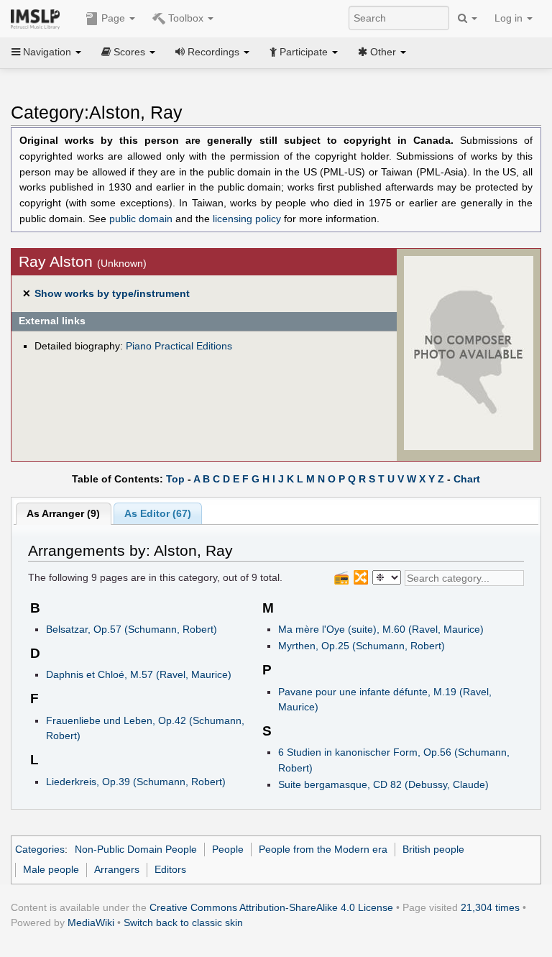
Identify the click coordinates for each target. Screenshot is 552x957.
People (228, 849)
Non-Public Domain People (136, 849)
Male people (51, 869)
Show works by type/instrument (112, 293)
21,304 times (490, 907)
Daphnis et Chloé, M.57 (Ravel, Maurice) (138, 674)
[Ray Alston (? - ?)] (468, 352)
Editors (170, 869)
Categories (40, 849)
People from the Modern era (323, 849)
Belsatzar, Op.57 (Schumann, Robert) (131, 629)
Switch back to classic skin (183, 922)
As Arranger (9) (63, 513)
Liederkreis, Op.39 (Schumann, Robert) (136, 781)
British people (433, 849)
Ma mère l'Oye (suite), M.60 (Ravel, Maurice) (381, 629)
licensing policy (247, 219)
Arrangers (116, 869)
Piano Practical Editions (179, 346)
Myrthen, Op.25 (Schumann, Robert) (361, 645)
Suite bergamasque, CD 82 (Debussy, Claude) (383, 784)
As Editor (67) (157, 513)
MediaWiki (91, 922)
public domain (140, 219)
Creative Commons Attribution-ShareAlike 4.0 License (271, 907)
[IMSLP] (38, 18)
